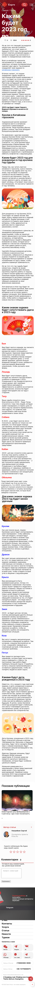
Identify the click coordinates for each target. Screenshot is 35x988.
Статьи (5, 930)
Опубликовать (6, 881)
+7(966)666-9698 (23, 963)
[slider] (25, 40)
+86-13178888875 (23, 969)
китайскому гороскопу (10, 70)
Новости (6, 934)
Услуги (5, 927)
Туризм (6, 937)
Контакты (7, 923)
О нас (4, 920)
